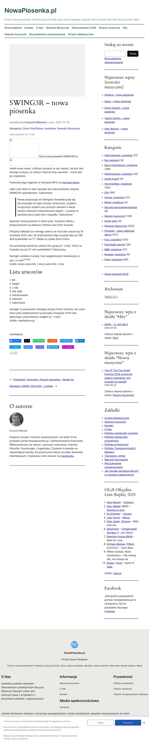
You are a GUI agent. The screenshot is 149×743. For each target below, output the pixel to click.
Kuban (110, 563)
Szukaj (133, 53)
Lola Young (113, 517)
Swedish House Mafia (119, 536)
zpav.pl (117, 573)
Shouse (125, 521)
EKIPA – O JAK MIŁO (116, 324)
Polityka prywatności (116, 444)
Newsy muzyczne (114, 216)
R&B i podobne (113, 249)
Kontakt (108, 425)
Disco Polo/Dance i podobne (39, 128)
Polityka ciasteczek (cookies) (121, 433)
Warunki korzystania (116, 459)
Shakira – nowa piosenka (119, 94)
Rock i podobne (113, 259)
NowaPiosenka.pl (30, 10)
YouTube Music (70, 182)
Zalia (109, 566)
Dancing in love (116, 510)
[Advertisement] (47, 72)
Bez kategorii (112, 160)
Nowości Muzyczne (68, 128)
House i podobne (114, 197)
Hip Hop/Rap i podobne (118, 183)
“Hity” (115, 337)
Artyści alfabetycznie (116, 418)
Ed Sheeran (113, 513)
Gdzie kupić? (111, 178)
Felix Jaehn (113, 521)
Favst (119, 563)
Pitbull (130, 544)
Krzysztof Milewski (35, 122)
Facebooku (67, 456)
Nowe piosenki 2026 (116, 274)
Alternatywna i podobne (118, 155)
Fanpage (109, 611)
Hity (106, 192)
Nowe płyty (111, 221)
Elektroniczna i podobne (118, 173)
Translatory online (114, 455)
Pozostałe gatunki (114, 244)
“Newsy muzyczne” (123, 395)
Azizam (127, 513)
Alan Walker (113, 506)
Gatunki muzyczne (115, 421)
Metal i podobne (114, 202)
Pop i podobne (112, 239)
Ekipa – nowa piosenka (117, 101)
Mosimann (113, 528)
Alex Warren (114, 502)
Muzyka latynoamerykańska (120, 207)
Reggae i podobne (115, 254)
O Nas (108, 429)
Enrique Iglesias (116, 544)
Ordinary (129, 502)
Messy (126, 517)
